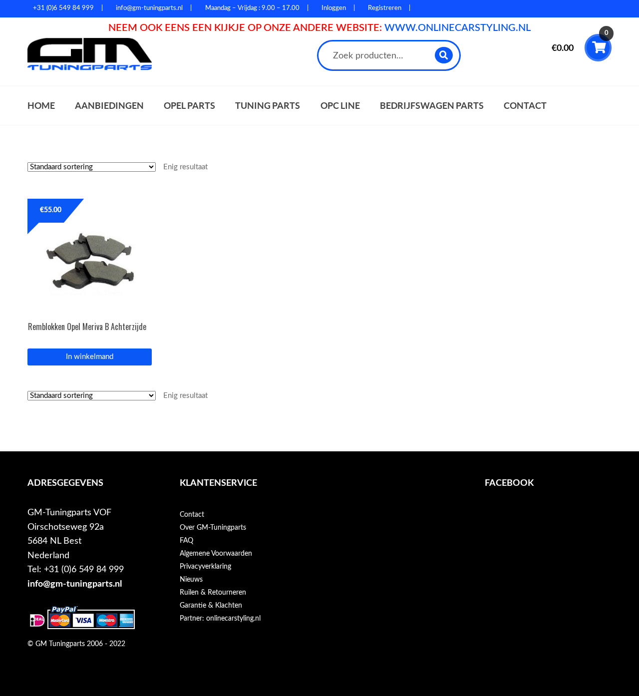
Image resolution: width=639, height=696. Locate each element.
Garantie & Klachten (211, 605)
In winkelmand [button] (89, 356)
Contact (525, 105)
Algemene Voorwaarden (216, 553)
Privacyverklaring (205, 566)
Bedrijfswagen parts (432, 105)
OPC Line (340, 105)
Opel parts (189, 105)
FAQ (186, 540)
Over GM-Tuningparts (213, 527)
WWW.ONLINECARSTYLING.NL (457, 28)
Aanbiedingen (109, 105)
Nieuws (191, 579)
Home (41, 105)
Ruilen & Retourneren (213, 592)
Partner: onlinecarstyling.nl (220, 618)
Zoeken (444, 55)
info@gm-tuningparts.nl (74, 584)
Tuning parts (267, 105)
